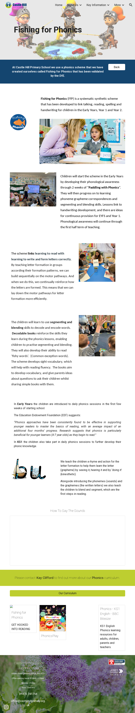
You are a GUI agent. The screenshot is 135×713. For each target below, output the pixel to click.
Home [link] (58, 5)
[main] (48, 30)
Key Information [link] (96, 5)
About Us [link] (72, 5)
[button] (131, 5)
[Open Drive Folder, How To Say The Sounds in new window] (118, 520)
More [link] (117, 5)
